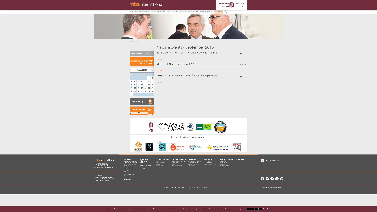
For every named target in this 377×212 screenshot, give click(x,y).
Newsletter (219, 11)
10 (131, 84)
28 (145, 91)
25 (135, 91)
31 (131, 94)
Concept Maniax (277, 187)
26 (138, 91)
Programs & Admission (146, 11)
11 (135, 84)
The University (127, 176)
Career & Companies (172, 11)
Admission (142, 167)
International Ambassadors (195, 161)
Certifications (143, 168)
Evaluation (222, 164)
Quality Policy (223, 161)
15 (149, 84)
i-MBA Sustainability (129, 174)
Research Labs (159, 165)
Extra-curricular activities (210, 164)
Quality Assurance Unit (226, 165)
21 (145, 88)
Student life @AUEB (193, 162)
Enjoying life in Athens (193, 164)
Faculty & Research (159, 11)
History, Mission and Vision (130, 162)
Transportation (191, 167)
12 (138, 84)
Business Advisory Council (130, 173)
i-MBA (131, 42)
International (184, 11)
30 (152, 91)
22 (149, 88)
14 (145, 84)
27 (142, 91)
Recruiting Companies (177, 165)
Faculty (157, 161)
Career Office (175, 162)
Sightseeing (191, 165)
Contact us (211, 11)
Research (158, 164)
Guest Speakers (160, 162)
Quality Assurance (202, 11)
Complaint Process (225, 167)
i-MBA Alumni (207, 161)
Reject (258, 209)
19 (138, 88)
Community (192, 11)
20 (142, 88)
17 (131, 88)
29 (149, 91)
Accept (251, 209)
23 (152, 88)
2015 (136, 42)
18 (135, 88)
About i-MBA (134, 11)
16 (152, 84)
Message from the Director (130, 161)
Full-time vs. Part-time (145, 165)
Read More (160, 59)
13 (142, 84)
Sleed (269, 187)
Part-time (142, 164)
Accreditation (223, 162)
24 (131, 91)
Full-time (142, 162)
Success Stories (176, 167)
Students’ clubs (208, 162)
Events (173, 164)
